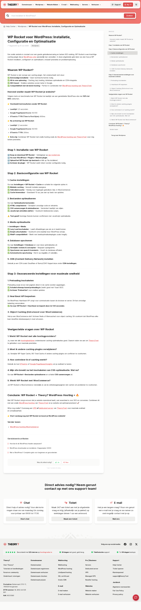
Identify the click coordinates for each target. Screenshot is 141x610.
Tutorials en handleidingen (13, 569)
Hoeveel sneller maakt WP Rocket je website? (121, 40)
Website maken (91, 590)
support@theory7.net (120, 576)
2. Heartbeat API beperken (118, 84)
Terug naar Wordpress (118, 135)
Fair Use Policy (118, 590)
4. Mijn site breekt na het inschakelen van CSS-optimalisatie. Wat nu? (122, 114)
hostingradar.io (46, 552)
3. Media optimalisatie (117, 61)
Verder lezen (114, 129)
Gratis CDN (62, 580)
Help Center (11, 26)
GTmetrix (23, 364)
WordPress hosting (27, 403)
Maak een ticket (70, 519)
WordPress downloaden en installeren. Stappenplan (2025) (30, 448)
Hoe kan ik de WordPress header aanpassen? (26, 444)
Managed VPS (90, 576)
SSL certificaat (63, 576)
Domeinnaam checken (39, 576)
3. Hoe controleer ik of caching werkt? (122, 110)
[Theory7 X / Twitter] (136, 544)
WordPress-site (29, 57)
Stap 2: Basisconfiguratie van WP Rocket (122, 49)
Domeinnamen (36, 565)
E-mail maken (63, 590)
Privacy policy (118, 594)
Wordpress (22, 26)
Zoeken (129, 16)
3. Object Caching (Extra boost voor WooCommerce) (121, 89)
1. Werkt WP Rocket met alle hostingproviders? (119, 99)
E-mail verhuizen (64, 594)
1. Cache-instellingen (116, 53)
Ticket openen (118, 569)
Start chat (25, 519)
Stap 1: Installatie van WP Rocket (119, 45)
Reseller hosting (91, 580)
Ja (58, 462)
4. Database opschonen (117, 65)
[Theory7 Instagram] (131, 544)
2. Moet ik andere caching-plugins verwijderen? (121, 105)
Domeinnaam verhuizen (39, 572)
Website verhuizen (92, 594)
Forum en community (11, 572)
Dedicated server (91, 569)
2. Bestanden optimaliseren (119, 57)
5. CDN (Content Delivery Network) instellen (121, 70)
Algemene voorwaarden (121, 587)
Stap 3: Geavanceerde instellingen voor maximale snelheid (121, 75)
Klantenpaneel (118, 572)
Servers (88, 565)
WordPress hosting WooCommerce (24, 427)
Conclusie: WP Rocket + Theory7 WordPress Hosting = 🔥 (119, 124)
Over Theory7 (8, 565)
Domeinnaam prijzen (38, 580)
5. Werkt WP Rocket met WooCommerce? (123, 119)
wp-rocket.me (54, 155)
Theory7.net (94, 341)
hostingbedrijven (28, 341)
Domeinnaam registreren (40, 569)
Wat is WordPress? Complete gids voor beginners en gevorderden (33, 452)
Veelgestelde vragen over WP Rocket (120, 94)
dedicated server (46, 408)
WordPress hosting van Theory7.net (77, 86)
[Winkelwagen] (136, 4)
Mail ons (116, 519)
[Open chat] (136, 597)
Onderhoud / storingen (11, 576)
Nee (67, 462)
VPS (34, 408)
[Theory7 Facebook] (125, 544)
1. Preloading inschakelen (118, 80)
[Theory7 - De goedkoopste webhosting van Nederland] (11, 4)
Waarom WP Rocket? (115, 35)
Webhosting (62, 565)
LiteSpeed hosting (65, 572)
